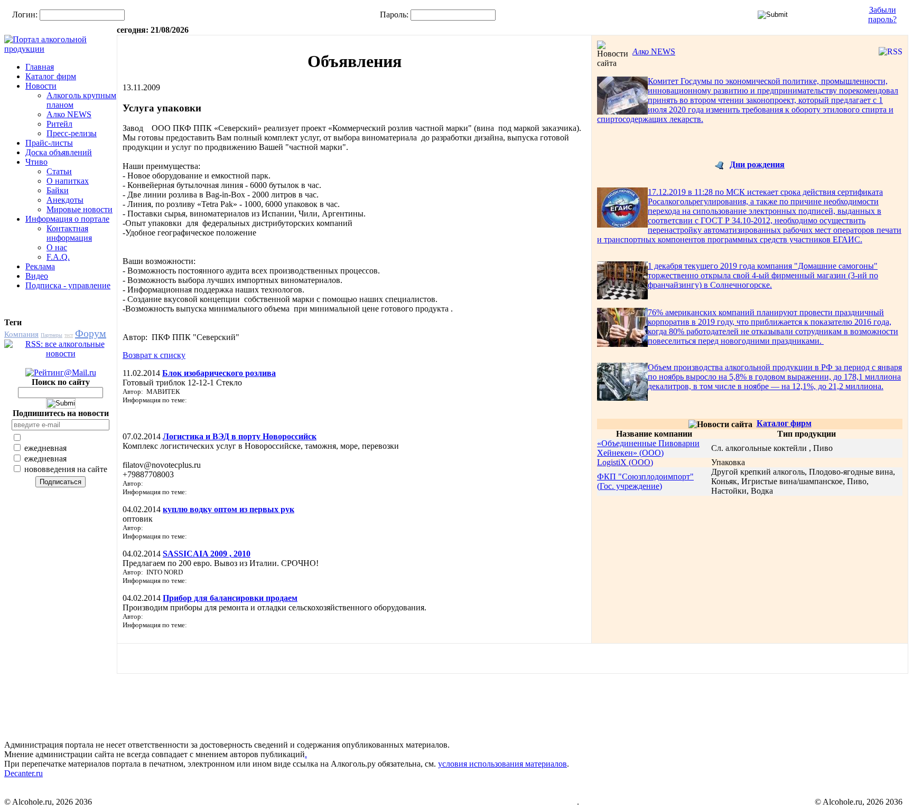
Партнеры (51, 335)
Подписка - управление (67, 285)
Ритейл (59, 123)
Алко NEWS (68, 114)
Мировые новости (79, 209)
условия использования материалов (502, 763)
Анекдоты (64, 199)
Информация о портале (67, 218)
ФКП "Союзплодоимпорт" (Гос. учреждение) (645, 481)
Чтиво (36, 161)
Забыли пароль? (882, 14)
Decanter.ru (23, 773)
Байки (57, 190)
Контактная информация (69, 233)
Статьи (59, 171)
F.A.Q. (58, 256)
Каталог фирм (50, 76)
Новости (41, 85)
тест (68, 335)
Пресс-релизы (71, 133)
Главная (39, 66)
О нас (56, 247)
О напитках (67, 180)
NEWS (653, 51)
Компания (21, 334)
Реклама (40, 266)
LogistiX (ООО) (625, 462)
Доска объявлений (58, 152)
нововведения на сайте (64, 469)
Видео (36, 275)
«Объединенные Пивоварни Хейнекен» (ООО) (648, 448)
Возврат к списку (154, 355)
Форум (90, 333)
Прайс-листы (49, 142)
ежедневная (44, 448)
